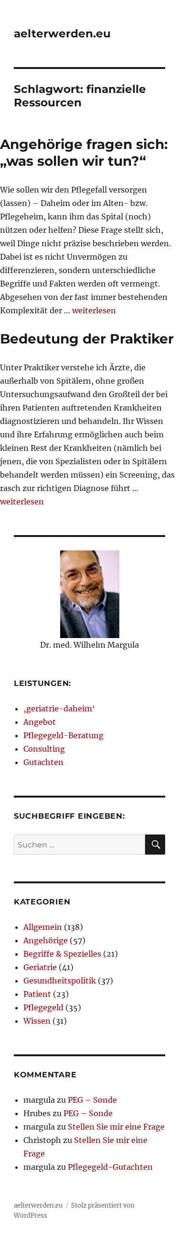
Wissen (37, 1021)
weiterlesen (94, 310)
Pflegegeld (43, 1007)
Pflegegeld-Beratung (63, 735)
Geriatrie (40, 967)
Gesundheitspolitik (59, 980)
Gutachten (43, 762)
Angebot (39, 722)
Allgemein (42, 927)
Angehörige (45, 940)
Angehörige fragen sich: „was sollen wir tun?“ (84, 152)
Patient (37, 994)
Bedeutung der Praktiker (87, 339)
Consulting (44, 749)
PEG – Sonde (92, 1100)
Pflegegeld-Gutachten (110, 1167)
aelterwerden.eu (62, 33)
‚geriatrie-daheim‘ (59, 708)
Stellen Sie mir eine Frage (116, 1126)
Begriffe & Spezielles (62, 954)
